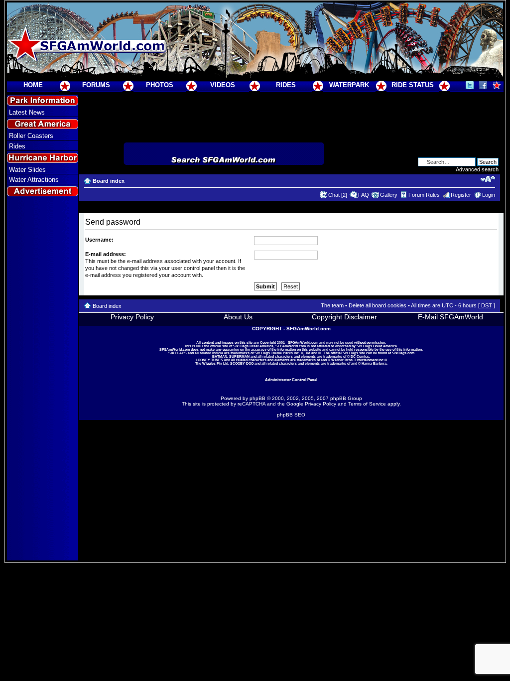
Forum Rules (424, 195)
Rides (17, 146)
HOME (33, 85)
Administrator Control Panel (291, 379)
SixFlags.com (403, 353)
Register (461, 195)
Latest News (27, 112)
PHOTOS (159, 85)
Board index (109, 181)
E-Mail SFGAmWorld (450, 317)
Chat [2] (337, 195)
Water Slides (27, 169)
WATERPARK (349, 85)
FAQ (363, 195)
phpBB (257, 398)
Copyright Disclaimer (344, 317)
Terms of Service (367, 404)
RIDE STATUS (412, 85)
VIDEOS (222, 85)
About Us (238, 317)
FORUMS (96, 85)
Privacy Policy (132, 317)
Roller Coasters (31, 135)
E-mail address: (105, 254)
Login (488, 195)
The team (332, 305)
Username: (99, 240)
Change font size (488, 178)
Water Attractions (34, 179)
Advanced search (477, 169)
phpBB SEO (291, 414)
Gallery (388, 195)
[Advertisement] (42, 379)
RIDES (286, 85)
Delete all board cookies (377, 305)
